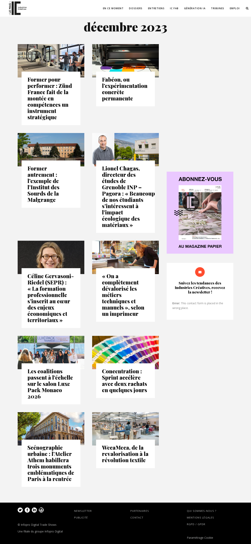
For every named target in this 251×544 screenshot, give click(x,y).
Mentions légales (200, 517)
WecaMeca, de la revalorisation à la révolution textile (125, 454)
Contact (136, 517)
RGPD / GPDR (196, 524)
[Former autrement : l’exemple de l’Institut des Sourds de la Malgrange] (51, 149)
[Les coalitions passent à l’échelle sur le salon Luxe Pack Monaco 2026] (51, 352)
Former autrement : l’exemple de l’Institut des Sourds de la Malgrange (43, 184)
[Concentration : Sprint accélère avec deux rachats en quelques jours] (125, 352)
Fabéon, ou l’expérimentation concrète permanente (124, 89)
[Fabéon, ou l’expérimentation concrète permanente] (125, 60)
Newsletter (83, 511)
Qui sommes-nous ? (201, 511)
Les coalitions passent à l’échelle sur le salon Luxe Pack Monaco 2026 (50, 383)
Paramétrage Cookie (200, 537)
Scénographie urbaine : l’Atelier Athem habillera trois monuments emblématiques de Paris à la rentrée (50, 463)
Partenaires (139, 511)
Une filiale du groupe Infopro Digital (40, 531)
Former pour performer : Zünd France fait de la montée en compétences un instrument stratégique (49, 98)
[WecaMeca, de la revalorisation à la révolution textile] (125, 429)
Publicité (81, 517)
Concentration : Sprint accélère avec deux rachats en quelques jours (124, 380)
